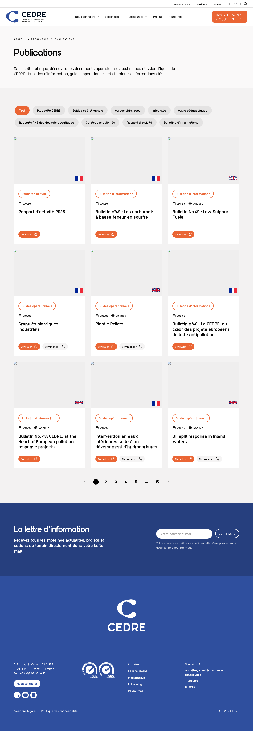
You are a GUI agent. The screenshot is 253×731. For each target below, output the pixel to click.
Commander (52, 346)
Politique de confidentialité (59, 711)
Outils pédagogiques (192, 110)
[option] (85, 482)
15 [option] (157, 481)
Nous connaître (85, 16)
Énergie (190, 686)
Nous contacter (27, 683)
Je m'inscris (227, 533)
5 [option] (136, 481)
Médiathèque (136, 677)
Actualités (175, 16)
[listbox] (126, 482)
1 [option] (96, 481)
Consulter (26, 234)
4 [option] (126, 481)
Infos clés (159, 110)
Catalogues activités (100, 122)
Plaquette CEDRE (49, 110)
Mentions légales (25, 711)
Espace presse (181, 3)
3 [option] (116, 481)
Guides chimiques (128, 110)
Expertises (112, 16)
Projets (158, 16)
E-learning (135, 684)
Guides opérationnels (87, 110)
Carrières (202, 3)
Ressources (136, 16)
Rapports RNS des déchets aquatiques (46, 122)
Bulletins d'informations (181, 122)
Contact (218, 3)
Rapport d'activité (139, 122)
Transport (191, 680)
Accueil (19, 39)
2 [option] (106, 481)
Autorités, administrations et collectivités (204, 672)
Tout (22, 110)
